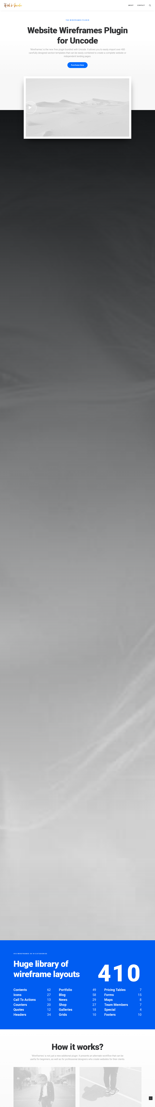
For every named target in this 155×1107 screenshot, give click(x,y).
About (131, 5)
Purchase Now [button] (77, 65)
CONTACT (141, 5)
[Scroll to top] (151, 1098)
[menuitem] (131, 5)
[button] (150, 5)
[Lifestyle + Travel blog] (13, 5)
